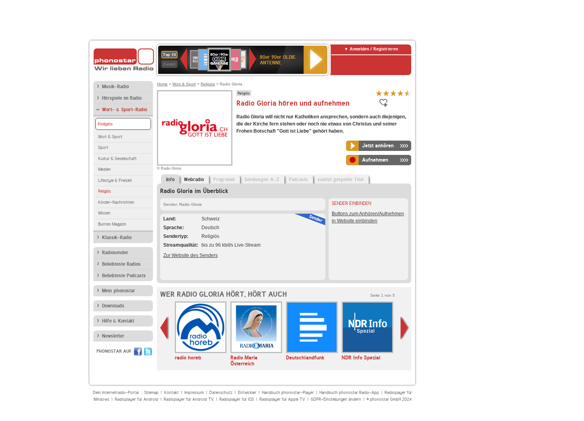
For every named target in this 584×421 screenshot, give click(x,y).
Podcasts (298, 179)
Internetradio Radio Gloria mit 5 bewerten (407, 93)
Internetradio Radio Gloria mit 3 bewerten (393, 93)
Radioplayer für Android (136, 399)
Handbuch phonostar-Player (288, 392)
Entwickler (247, 392)
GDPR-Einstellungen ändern (336, 399)
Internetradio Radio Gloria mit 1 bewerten (379, 93)
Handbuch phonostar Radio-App (349, 392)
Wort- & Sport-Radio (124, 109)
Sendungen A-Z (261, 179)
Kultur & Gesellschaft (117, 158)
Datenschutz (220, 392)
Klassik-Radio (116, 237)
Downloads (113, 306)
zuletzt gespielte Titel (340, 179)
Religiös (105, 124)
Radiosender (115, 252)
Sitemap (151, 392)
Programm (224, 179)
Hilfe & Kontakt (118, 321)
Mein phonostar (118, 291)
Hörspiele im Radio (121, 98)
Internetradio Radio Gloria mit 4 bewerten (400, 93)
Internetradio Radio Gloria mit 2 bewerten (386, 93)
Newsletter (113, 336)
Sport (103, 147)
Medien (104, 169)
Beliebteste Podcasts (124, 275)
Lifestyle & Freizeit (115, 180)
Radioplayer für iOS (236, 399)
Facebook (138, 351)
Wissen (104, 213)
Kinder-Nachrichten (116, 202)
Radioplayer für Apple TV (282, 399)
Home (162, 84)
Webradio (194, 179)
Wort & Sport (110, 136)
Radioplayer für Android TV (189, 399)
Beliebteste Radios (121, 264)
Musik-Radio (115, 86)
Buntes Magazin (112, 224)
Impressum (194, 392)
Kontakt (171, 392)
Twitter (148, 351)
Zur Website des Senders (190, 255)
